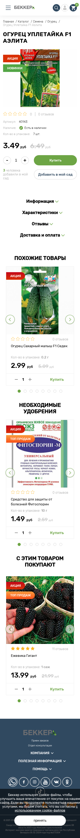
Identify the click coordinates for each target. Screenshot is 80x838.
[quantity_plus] (30, 379)
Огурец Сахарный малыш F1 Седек (39, 346)
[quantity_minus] (16, 379)
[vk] (56, 782)
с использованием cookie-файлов (46, 808)
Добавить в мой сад (55, 174)
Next (69, 319)
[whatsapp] (13, 782)
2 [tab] (25, 391)
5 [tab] (43, 391)
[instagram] (34, 782)
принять (40, 820)
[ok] (67, 782)
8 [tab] (60, 391)
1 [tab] (19, 391)
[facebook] (24, 782)
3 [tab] (31, 391)
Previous (10, 319)
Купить (55, 160)
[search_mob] (56, 7)
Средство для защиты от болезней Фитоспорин (31, 501)
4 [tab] (37, 391)
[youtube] (45, 782)
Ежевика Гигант (24, 656)
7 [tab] (54, 391)
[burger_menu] (8, 8)
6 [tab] (48, 391)
